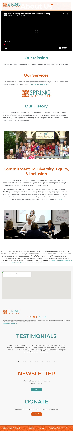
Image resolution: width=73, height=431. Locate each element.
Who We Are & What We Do (40, 84)
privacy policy (32, 428)
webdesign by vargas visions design (58, 428)
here (60, 199)
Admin (41, 428)
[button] (52, 5)
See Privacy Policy (10, 323)
